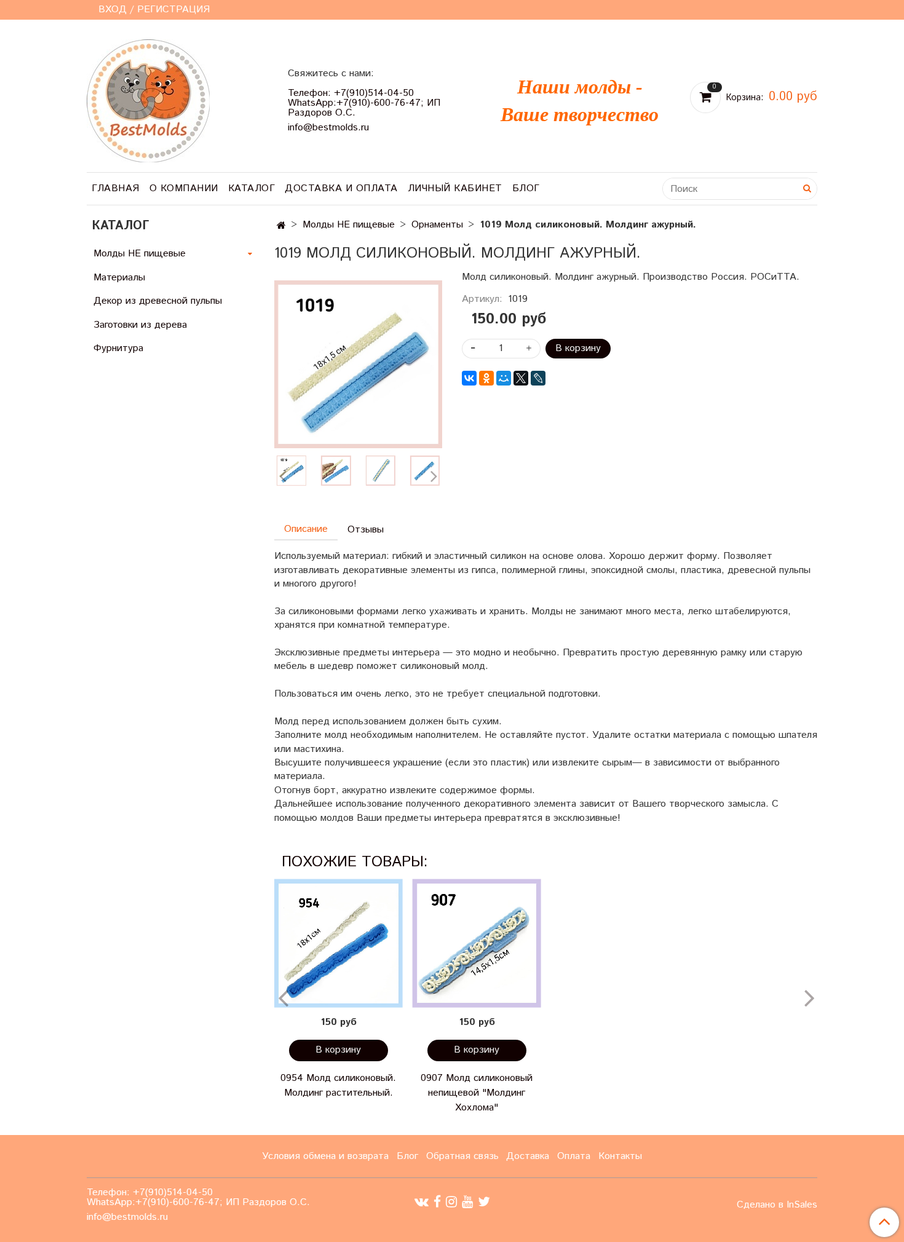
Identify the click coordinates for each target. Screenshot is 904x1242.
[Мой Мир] (503, 378)
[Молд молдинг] (358, 364)
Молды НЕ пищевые (349, 225)
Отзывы (365, 530)
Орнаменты (437, 225)
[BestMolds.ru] (148, 99)
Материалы (119, 278)
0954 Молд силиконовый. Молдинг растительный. (338, 1085)
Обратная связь (462, 1156)
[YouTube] (467, 1202)
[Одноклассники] (486, 378)
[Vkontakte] (421, 1202)
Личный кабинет (455, 188)
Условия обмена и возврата (325, 1156)
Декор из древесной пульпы (157, 301)
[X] (520, 378)
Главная (116, 188)
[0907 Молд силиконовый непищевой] (477, 943)
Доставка (527, 1156)
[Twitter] (484, 1202)
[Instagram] (451, 1202)
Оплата (573, 1156)
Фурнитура (118, 348)
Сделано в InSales (777, 1205)
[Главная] (281, 226)
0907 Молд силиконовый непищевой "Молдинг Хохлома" (477, 1093)
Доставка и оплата (341, 188)
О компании (183, 188)
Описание (306, 529)
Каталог (252, 188)
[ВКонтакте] (469, 378)
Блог (526, 188)
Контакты (620, 1156)
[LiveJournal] (538, 378)
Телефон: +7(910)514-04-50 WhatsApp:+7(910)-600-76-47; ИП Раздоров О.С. (364, 103)
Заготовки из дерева (140, 325)
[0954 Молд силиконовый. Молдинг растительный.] (338, 943)
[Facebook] (437, 1202)
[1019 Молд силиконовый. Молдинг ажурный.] (336, 470)
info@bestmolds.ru (328, 128)
